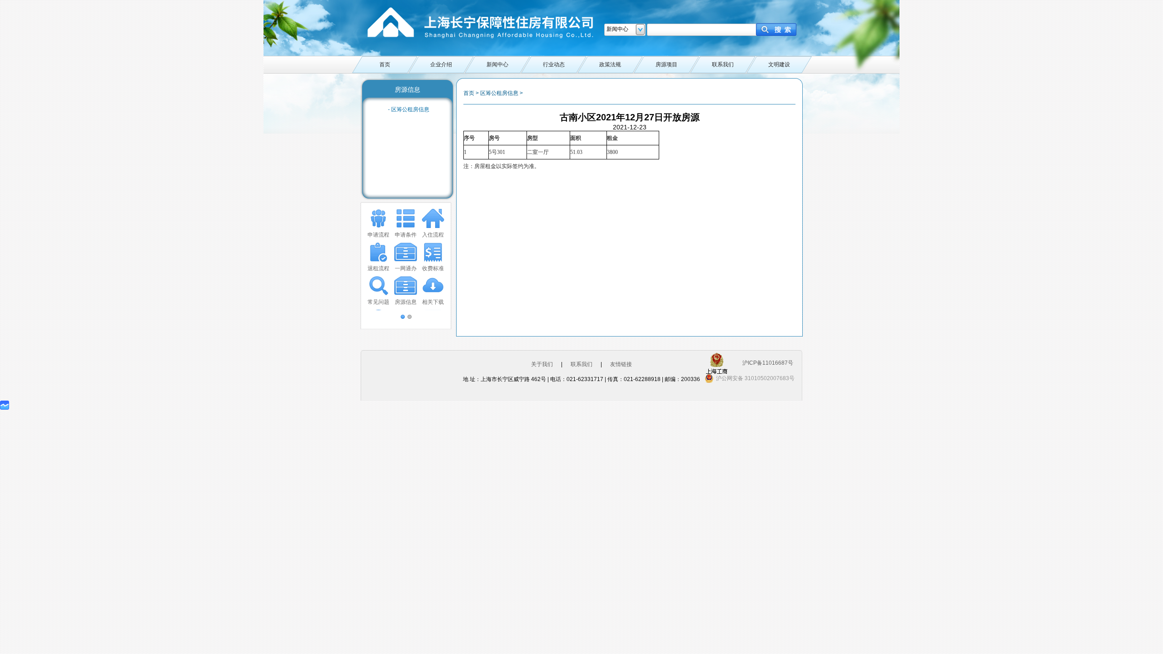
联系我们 (723, 64)
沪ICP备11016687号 (767, 363)
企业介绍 (441, 64)
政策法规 (610, 64)
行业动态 (554, 64)
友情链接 (621, 364)
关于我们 (542, 364)
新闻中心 (497, 64)
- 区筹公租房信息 (408, 109)
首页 (384, 64)
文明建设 (779, 64)
